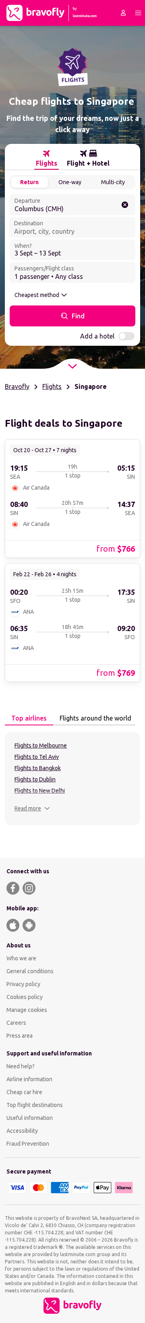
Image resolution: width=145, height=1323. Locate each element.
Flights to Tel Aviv (36, 757)
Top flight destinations (34, 1105)
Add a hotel (97, 336)
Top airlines (29, 718)
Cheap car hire (24, 1092)
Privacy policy (23, 984)
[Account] (123, 13)
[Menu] (138, 13)
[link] (72, 498)
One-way (69, 182)
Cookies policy (24, 997)
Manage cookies (26, 1010)
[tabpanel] (72, 778)
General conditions (30, 971)
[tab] (46, 158)
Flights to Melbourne (40, 745)
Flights (52, 386)
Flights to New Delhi (39, 790)
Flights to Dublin (35, 779)
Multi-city (113, 182)
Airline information (29, 1079)
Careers (16, 1023)
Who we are (21, 958)
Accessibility (22, 1131)
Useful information (29, 1118)
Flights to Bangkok (37, 768)
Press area (19, 1035)
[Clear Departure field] (125, 205)
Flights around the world (95, 718)
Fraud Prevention (27, 1143)
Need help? (20, 1066)
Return (29, 182)
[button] (32, 808)
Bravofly (17, 386)
